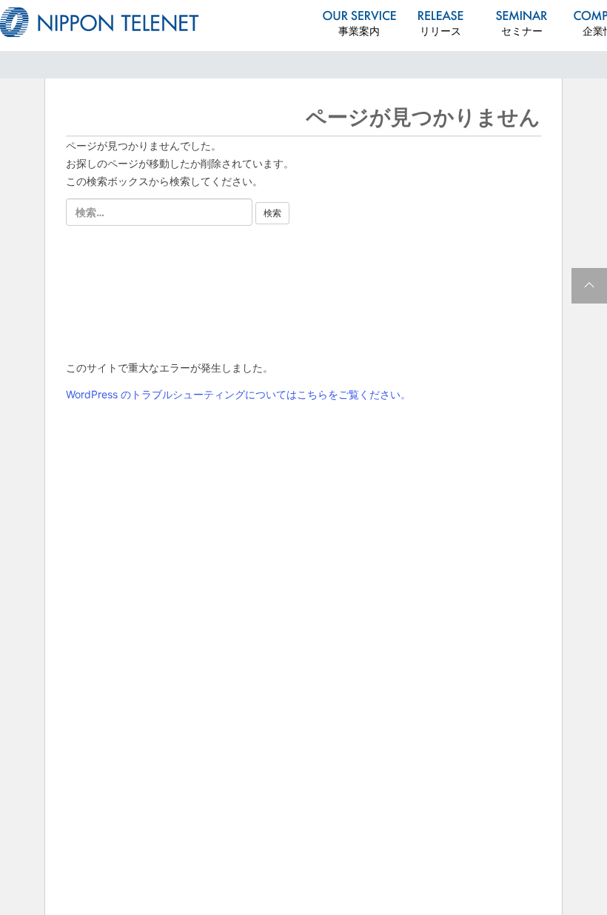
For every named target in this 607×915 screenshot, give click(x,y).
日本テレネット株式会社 (99, 22)
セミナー (522, 30)
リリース (440, 30)
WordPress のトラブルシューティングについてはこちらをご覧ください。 (238, 394)
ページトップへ (589, 286)
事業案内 (359, 30)
